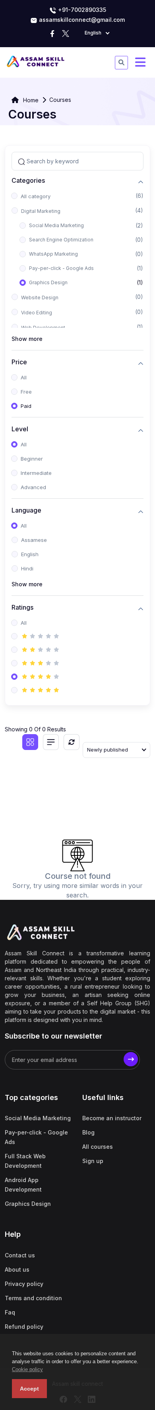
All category (35, 196)
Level (20, 429)
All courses (97, 1146)
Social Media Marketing (56, 225)
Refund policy (24, 1326)
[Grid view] (30, 742)
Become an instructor (111, 1118)
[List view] (51, 742)
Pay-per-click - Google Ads (61, 268)
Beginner (32, 458)
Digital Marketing (40, 211)
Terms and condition (33, 1298)
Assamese (34, 540)
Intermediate (36, 473)
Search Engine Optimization (61, 240)
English (30, 554)
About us (17, 1269)
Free (26, 391)
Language (26, 510)
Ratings (22, 607)
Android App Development (23, 1185)
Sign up (92, 1160)
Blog (88, 1132)
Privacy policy (24, 1283)
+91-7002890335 (81, 9)
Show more (27, 338)
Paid (26, 406)
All (24, 377)
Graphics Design (48, 282)
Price (19, 362)
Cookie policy (27, 1369)
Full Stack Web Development (25, 1161)
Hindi (27, 568)
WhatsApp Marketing (53, 254)
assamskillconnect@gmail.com (82, 19)
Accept (29, 1388)
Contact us (20, 1255)
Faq (10, 1312)
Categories (28, 180)
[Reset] (71, 742)
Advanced (33, 487)
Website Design (39, 297)
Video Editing (36, 313)
